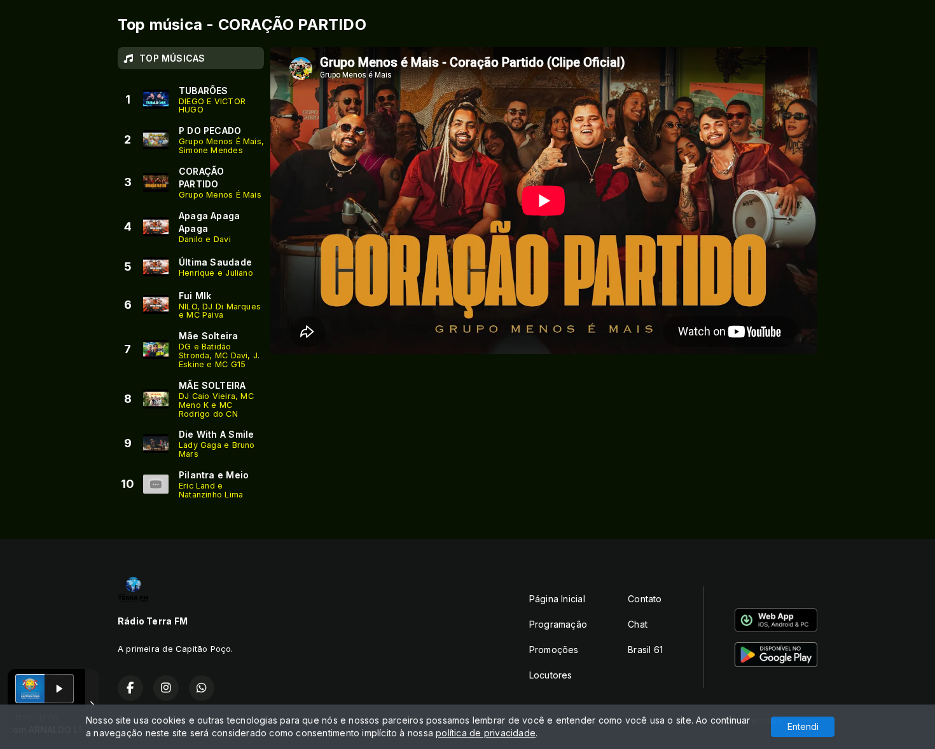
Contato (644, 598)
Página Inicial (557, 598)
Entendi (803, 726)
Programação (558, 624)
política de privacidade (486, 732)
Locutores (550, 675)
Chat (638, 624)
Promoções (554, 649)
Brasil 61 (645, 649)
